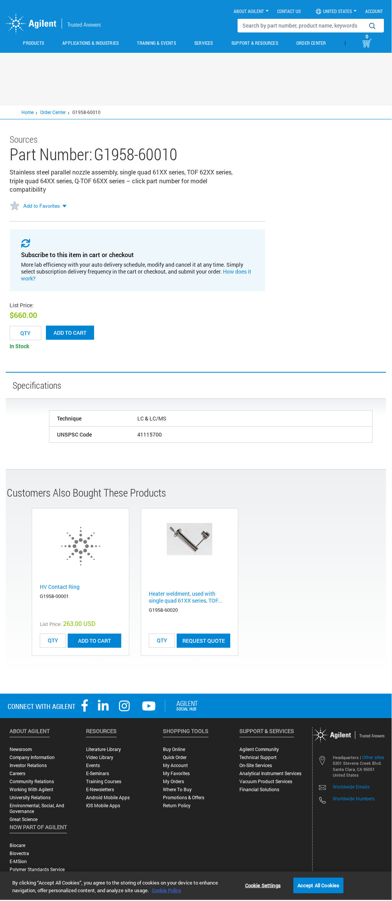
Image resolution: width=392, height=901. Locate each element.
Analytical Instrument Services (270, 773)
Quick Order (175, 757)
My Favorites (176, 773)
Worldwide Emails (351, 787)
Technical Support (258, 757)
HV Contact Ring (60, 586)
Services (203, 43)
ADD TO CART (94, 640)
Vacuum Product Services (265, 781)
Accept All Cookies (318, 884)
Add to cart (70, 332)
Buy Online (174, 749)
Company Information (32, 757)
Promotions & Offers (183, 797)
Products (33, 43)
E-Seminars (97, 773)
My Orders (173, 781)
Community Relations (32, 781)
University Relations (30, 797)
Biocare (17, 845)
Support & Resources (254, 43)
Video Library (99, 757)
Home (27, 112)
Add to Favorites (41, 205)
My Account (175, 765)
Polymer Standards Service (37, 869)
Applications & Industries (90, 43)
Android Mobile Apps (108, 797)
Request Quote (203, 640)
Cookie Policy (166, 890)
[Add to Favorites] (15, 206)
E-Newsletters (100, 789)
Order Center (311, 43)
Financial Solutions (259, 789)
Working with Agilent (31, 789)
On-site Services (255, 765)
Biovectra (19, 853)
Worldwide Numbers (353, 798)
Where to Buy (177, 789)
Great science (23, 819)
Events (93, 765)
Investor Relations (28, 765)
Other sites (373, 757)
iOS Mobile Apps (103, 805)
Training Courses (103, 781)
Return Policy (176, 805)
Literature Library (103, 749)
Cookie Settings (263, 884)
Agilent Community (259, 749)
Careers (17, 773)
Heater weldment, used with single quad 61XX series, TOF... (185, 597)
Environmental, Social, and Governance (37, 808)
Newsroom (21, 749)
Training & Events (156, 43)
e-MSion (18, 861)
